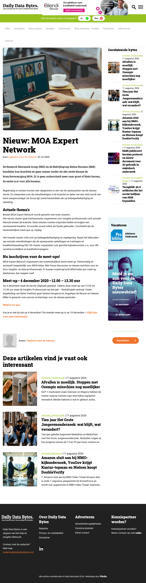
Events (95, 28)
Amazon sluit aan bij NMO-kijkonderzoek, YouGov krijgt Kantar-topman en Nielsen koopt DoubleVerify (69, 464)
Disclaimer (44, 537)
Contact (9, 40)
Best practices (82, 28)
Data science (35, 28)
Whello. (103, 576)
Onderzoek (57, 377)
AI (132, 144)
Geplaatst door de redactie (22, 156)
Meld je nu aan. (12, 304)
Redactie (43, 528)
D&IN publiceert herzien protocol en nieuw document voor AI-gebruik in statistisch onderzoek (132, 161)
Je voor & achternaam (120, 300)
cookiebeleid (57, 533)
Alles (7, 28)
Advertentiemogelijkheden (88, 523)
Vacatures (108, 28)
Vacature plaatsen (84, 528)
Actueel (45, 377)
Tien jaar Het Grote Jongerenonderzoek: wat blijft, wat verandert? (71, 424)
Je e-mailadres (118, 323)
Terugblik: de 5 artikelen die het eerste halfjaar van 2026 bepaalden (132, 194)
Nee (96, 18)
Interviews (64, 28)
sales (138, 532)
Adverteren (124, 28)
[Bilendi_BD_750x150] (85, 14)
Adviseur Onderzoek (131, 235)
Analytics (19, 28)
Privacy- (43, 533)
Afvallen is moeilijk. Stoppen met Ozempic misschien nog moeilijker (70, 384)
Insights (50, 28)
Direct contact (82, 532)
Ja (81, 18)
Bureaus (56, 453)
